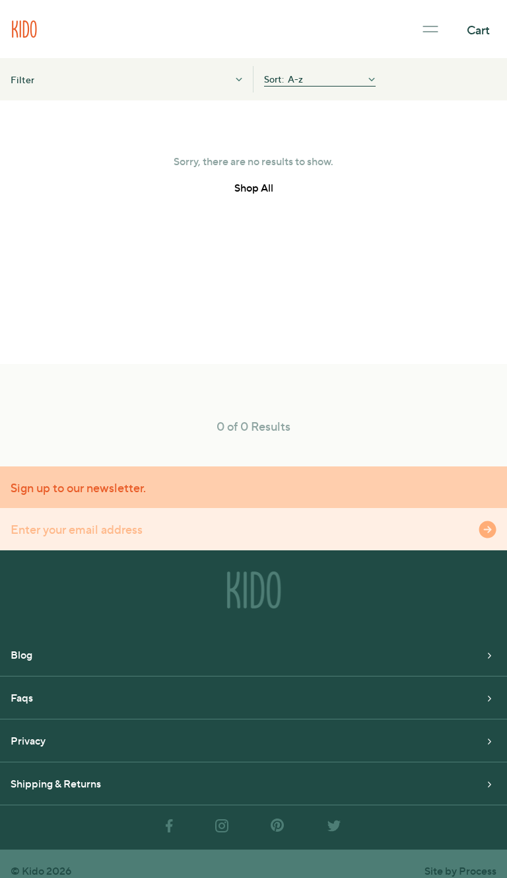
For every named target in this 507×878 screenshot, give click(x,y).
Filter (22, 79)
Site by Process (460, 870)
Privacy (28, 740)
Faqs (22, 697)
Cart (478, 29)
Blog (21, 654)
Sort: (275, 79)
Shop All (253, 187)
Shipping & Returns (56, 783)
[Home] (24, 27)
